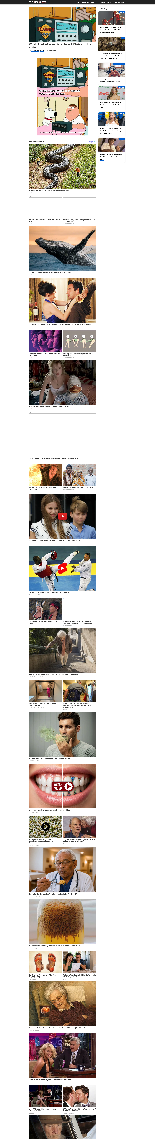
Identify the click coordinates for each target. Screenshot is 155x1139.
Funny (42, 50)
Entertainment (85, 2)
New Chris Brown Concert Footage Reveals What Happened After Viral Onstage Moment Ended (110, 30)
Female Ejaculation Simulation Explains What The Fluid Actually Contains (112, 80)
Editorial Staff (35, 50)
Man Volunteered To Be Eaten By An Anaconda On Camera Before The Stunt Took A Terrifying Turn (111, 55)
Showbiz (102, 2)
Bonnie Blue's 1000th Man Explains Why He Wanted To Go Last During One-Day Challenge (110, 130)
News (77, 2)
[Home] (39, 2)
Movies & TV (94, 2)
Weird (123, 2)
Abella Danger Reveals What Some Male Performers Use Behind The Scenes (110, 105)
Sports (109, 2)
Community (116, 2)
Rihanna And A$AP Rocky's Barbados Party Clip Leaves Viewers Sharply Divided (111, 156)
